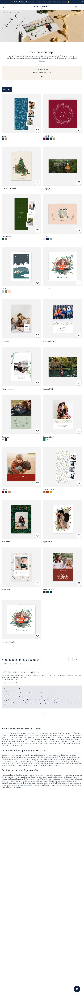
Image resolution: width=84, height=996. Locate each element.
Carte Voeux (11, 12)
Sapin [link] (18, 12)
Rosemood (4, 12)
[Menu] (3, 7)
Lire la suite (42, 61)
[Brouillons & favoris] (76, 7)
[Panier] (80, 7)
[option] (3, 139)
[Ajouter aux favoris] (37, 130)
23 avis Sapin (20, 664)
